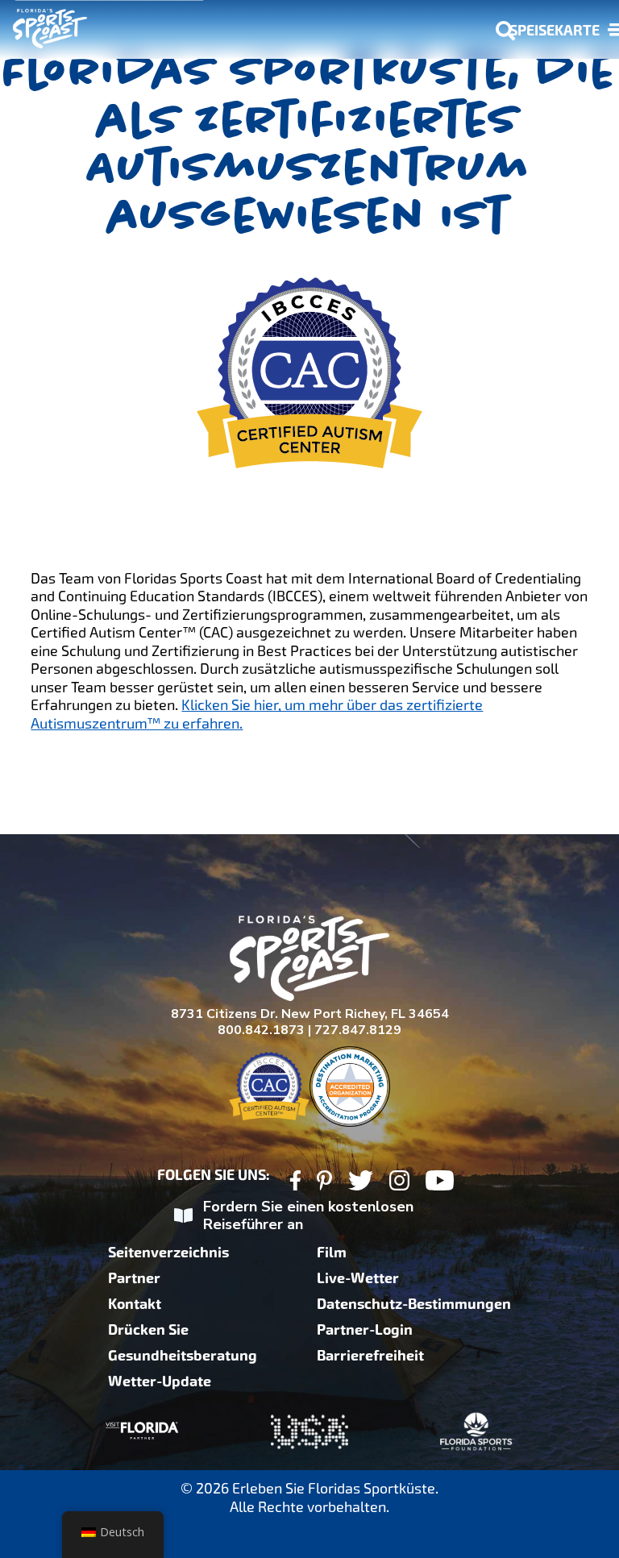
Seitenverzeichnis (168, 1252)
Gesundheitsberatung (182, 1356)
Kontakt (134, 1304)
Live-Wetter (358, 1278)
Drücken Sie (148, 1330)
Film (332, 1252)
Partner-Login (365, 1330)
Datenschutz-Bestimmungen (414, 1304)
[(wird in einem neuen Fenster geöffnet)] (295, 1182)
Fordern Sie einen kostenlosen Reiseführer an (308, 1216)
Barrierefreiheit (370, 1356)
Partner (134, 1278)
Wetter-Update (159, 1381)
